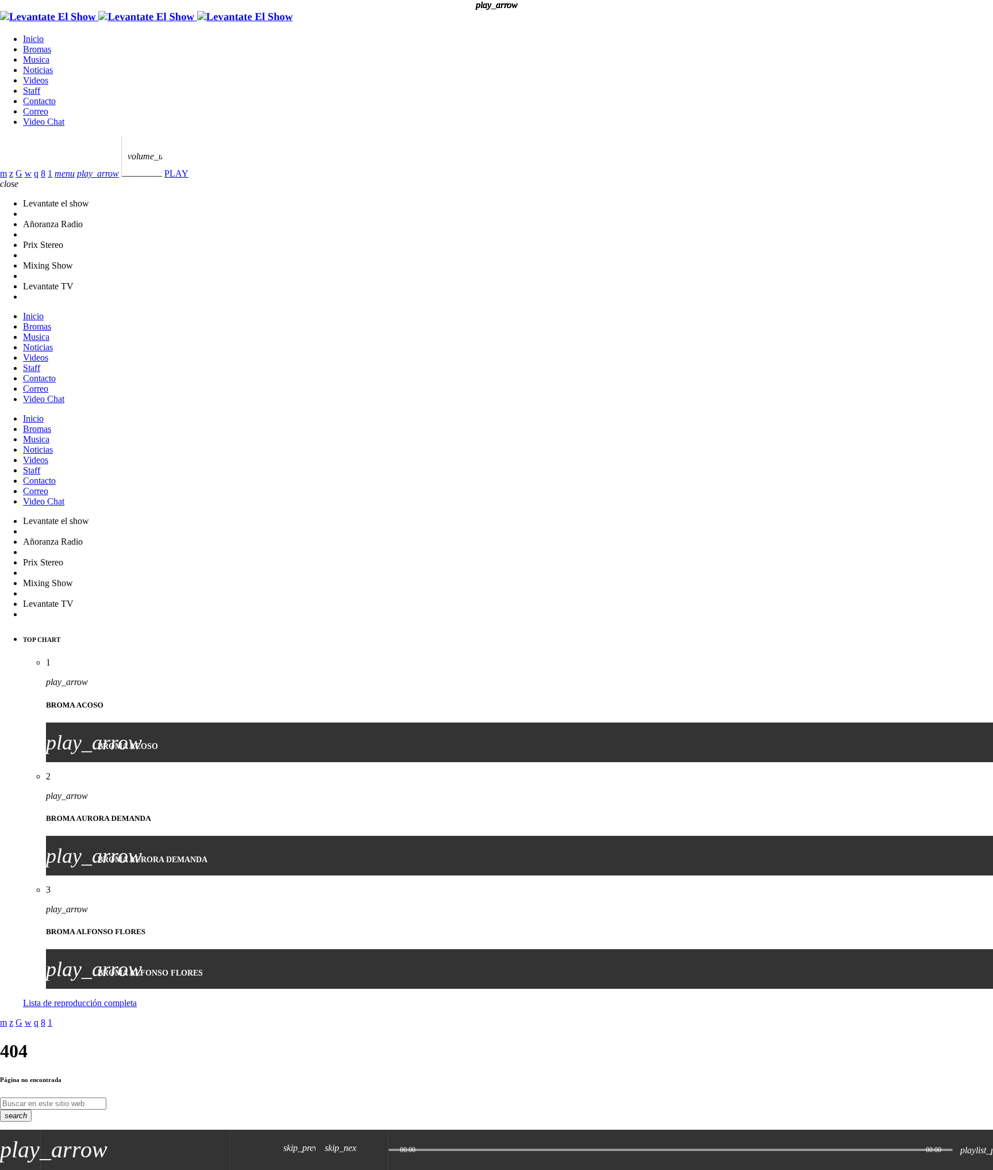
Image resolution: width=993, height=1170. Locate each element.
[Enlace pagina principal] (146, 17)
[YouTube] (3, 173)
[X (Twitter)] (11, 173)
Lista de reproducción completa (80, 1003)
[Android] (50, 173)
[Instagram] (36, 173)
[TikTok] (19, 173)
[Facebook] (43, 173)
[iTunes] (28, 173)
